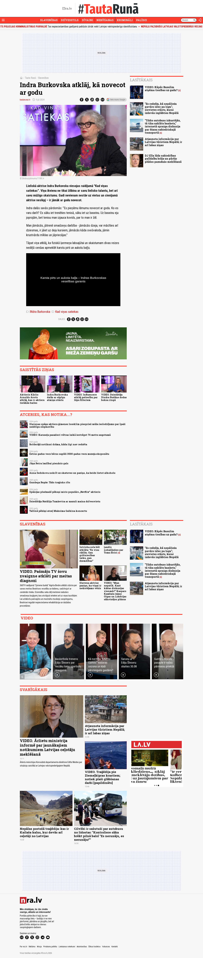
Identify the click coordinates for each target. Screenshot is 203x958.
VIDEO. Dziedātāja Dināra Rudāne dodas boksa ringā (114, 397)
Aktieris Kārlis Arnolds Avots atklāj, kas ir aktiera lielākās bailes (32, 398)
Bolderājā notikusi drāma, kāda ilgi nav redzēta (58, 444)
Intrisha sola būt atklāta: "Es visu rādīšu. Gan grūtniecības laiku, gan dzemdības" (89, 554)
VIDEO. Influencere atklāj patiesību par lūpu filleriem (86, 397)
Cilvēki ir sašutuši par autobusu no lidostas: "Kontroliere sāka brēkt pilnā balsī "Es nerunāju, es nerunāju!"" (99, 834)
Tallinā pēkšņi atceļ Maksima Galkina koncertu (58, 510)
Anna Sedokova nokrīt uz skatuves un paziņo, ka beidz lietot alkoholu (72, 472)
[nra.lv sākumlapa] (67, 8)
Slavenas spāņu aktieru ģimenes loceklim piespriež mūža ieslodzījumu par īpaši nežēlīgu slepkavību (77, 425)
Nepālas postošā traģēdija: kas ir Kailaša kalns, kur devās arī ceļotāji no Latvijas (44, 832)
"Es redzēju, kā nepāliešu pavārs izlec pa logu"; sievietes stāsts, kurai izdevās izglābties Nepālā (162, 108)
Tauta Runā (30, 77)
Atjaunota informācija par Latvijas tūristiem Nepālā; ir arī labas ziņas (163, 142)
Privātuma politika (50, 946)
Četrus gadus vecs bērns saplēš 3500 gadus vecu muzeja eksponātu (69, 453)
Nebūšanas (105, 20)
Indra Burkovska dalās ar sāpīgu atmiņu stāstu (57, 397)
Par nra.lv (23, 946)
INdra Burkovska (38, 312)
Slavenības (49, 20)
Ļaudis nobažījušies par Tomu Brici (113, 550)
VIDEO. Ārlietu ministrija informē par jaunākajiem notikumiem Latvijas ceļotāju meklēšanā (47, 747)
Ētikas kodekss (94, 946)
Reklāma (32, 946)
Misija (39, 946)
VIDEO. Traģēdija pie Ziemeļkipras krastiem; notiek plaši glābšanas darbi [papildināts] (102, 777)
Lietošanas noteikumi (67, 946)
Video (27, 617)
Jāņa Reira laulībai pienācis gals (48, 463)
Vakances (106, 946)
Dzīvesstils (70, 20)
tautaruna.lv (25, 99)
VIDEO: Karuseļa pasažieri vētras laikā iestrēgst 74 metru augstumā (70, 434)
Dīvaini (87, 20)
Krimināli (125, 20)
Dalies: (61, 319)
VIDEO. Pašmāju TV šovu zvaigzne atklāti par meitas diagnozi (46, 576)
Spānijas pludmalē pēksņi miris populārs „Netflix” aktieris (64, 491)
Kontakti (114, 946)
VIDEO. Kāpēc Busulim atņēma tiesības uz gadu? (161, 88)
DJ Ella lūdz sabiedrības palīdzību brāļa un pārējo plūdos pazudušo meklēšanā (163, 158)
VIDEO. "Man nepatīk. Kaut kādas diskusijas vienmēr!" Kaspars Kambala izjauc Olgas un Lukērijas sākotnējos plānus (115, 591)
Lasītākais (141, 79)
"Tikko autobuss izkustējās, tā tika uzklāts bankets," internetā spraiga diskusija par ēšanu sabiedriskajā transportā (162, 126)
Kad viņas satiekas (65, 312)
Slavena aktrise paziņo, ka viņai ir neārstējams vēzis (90, 585)
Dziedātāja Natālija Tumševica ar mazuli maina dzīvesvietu (64, 501)
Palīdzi (141, 20)
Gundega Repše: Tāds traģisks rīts (49, 482)
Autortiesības (82, 946)
